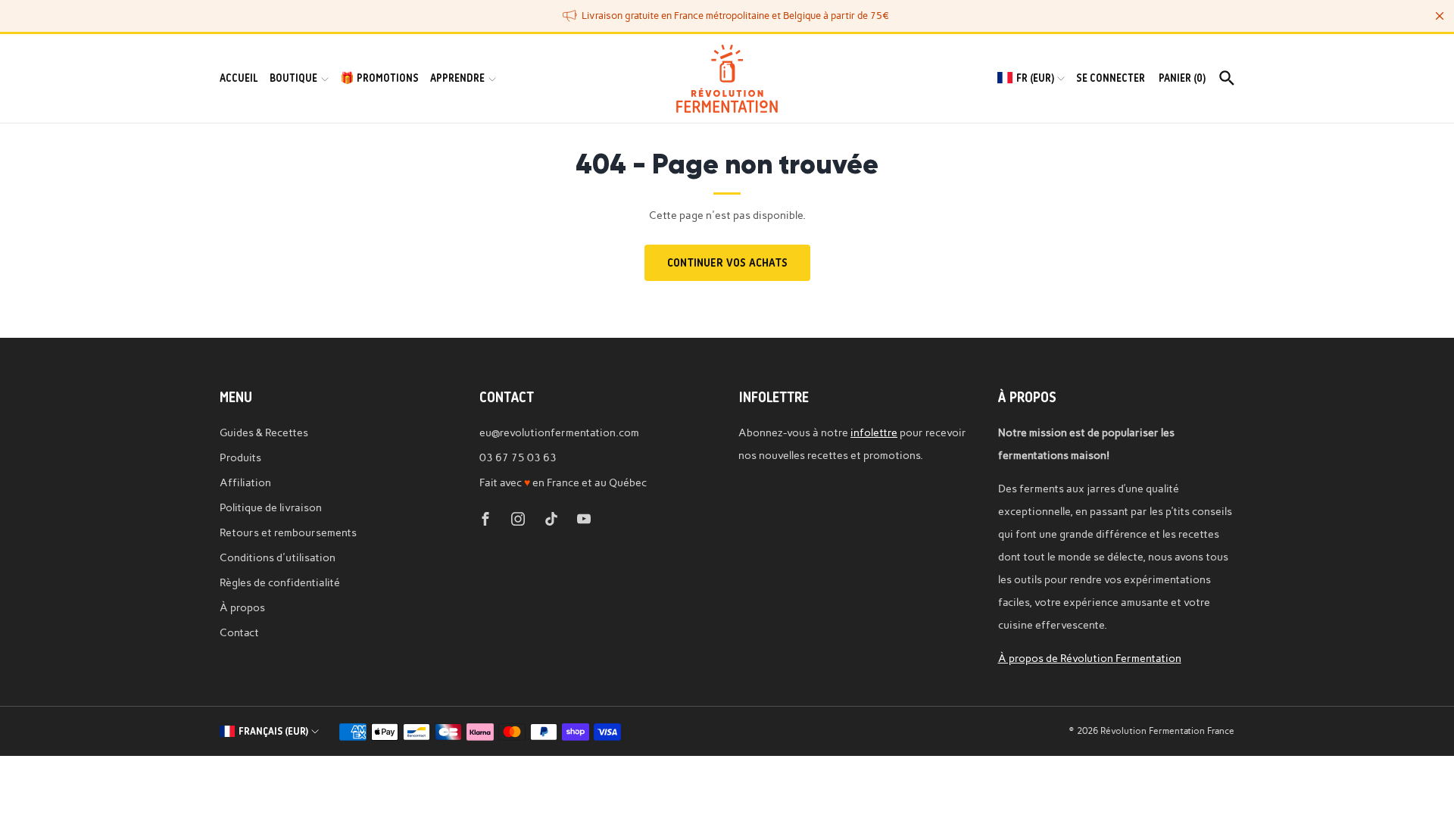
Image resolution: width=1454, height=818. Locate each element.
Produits (240, 457)
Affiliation (245, 482)
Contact (239, 632)
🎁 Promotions (379, 78)
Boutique (293, 78)
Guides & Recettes (264, 432)
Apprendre (457, 78)
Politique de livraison (271, 507)
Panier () (1182, 78)
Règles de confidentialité (280, 582)
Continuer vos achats (727, 263)
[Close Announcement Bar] (1439, 16)
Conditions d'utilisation (277, 557)
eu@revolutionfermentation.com (559, 432)
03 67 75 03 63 (518, 457)
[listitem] (727, 16)
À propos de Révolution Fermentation (1089, 658)
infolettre (873, 432)
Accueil (239, 78)
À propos (242, 607)
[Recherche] (1226, 78)
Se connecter (1110, 78)
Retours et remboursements (288, 532)
